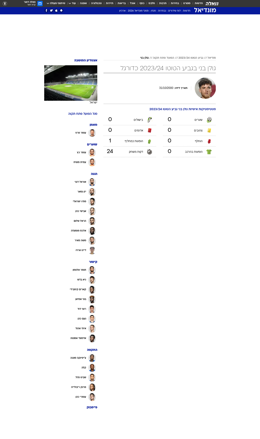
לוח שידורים (174, 11)
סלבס (152, 3)
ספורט (186, 3)
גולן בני (144, 58)
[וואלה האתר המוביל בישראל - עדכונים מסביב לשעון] (212, 3)
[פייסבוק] (46, 10)
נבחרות (162, 11)
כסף (142, 3)
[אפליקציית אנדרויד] (61, 10)
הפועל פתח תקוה (163, 58)
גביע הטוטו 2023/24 (190, 58)
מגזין (153, 11)
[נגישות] (5, 3)
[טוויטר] (51, 10)
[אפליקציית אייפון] (56, 10)
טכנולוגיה (96, 3)
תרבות (163, 3)
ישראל (93, 102)
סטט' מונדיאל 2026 (138, 11)
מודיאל (211, 58)
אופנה (83, 3)
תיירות (109, 3)
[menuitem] (196, 3)
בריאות (122, 3)
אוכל (132, 3)
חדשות (199, 3)
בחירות (175, 3)
